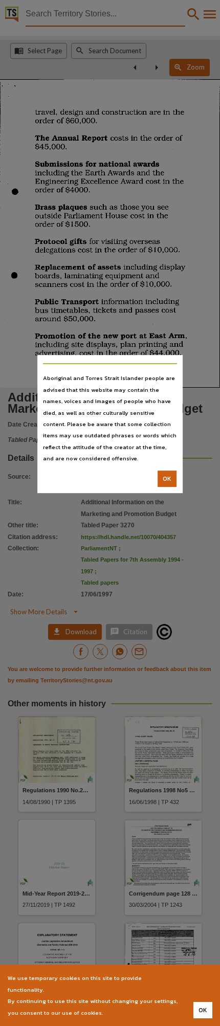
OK (167, 478)
